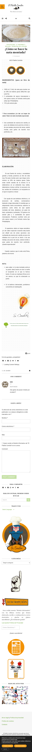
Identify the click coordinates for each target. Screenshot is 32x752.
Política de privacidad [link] (17, 717)
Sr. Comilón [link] (7, 370)
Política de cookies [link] (8, 721)
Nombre (5, 418)
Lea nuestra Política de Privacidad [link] (12, 623)
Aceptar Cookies (7, 746)
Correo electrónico (8, 426)
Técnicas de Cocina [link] (19, 46)
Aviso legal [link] (5, 717)
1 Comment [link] (16, 56)
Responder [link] (13, 386)
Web (3, 435)
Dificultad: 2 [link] (12, 44)
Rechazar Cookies (20, 746)
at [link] (11, 384)
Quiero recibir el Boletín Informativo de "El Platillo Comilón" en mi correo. (15, 444)
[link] (2, 6)
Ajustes (5, 749)
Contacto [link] (4, 724)
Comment (5, 449)
